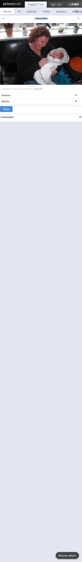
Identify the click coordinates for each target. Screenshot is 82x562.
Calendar (31, 11)
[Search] (77, 11)
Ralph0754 (35, 4)
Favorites (61, 11)
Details (6, 101)
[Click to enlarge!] (41, 54)
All (19, 11)
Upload (73, 4)
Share (6, 109)
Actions (6, 95)
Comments (7, 117)
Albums (7, 11)
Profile (46, 11)
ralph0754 (38, 88)
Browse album (67, 555)
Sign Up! (55, 4)
